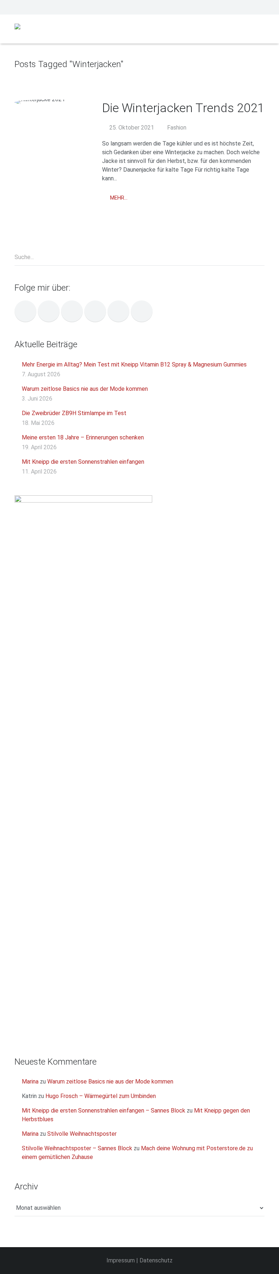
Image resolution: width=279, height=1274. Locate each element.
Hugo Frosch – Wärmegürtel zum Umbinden (100, 1096)
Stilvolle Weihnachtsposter (82, 1133)
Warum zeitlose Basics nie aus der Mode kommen (85, 388)
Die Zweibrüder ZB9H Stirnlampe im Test (74, 413)
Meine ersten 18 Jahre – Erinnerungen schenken (83, 437)
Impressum (120, 1260)
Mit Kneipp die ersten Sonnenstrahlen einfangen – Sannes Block (103, 1110)
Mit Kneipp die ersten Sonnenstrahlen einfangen (83, 461)
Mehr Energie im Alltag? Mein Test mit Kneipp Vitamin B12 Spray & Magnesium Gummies (134, 364)
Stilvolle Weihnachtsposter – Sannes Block (77, 1148)
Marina (30, 1081)
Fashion (176, 127)
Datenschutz (156, 1260)
